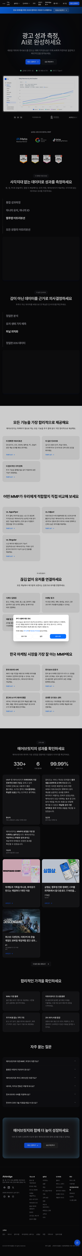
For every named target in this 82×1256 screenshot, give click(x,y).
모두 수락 (58, 636)
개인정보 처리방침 (35, 631)
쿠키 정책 (26, 631)
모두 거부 (24, 636)
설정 (41, 636)
